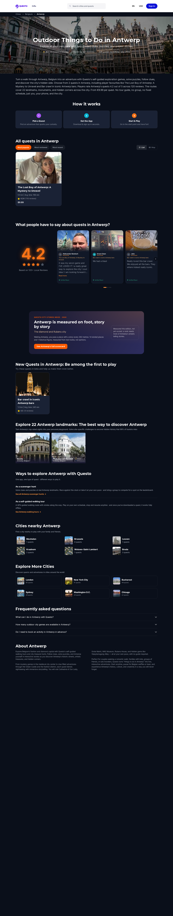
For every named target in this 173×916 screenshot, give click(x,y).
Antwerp (40, 14)
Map (153, 147)
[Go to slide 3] (109, 287)
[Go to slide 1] (105, 287)
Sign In (152, 6)
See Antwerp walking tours (28, 512)
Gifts (34, 6)
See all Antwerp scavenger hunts (31, 494)
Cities (18, 14)
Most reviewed (40, 147)
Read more (63, 276)
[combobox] (87, 6)
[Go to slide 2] (107, 287)
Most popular (23, 147)
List (143, 147)
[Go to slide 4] (110, 287)
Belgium (29, 14)
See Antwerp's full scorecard (51, 346)
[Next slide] (155, 259)
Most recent (58, 147)
